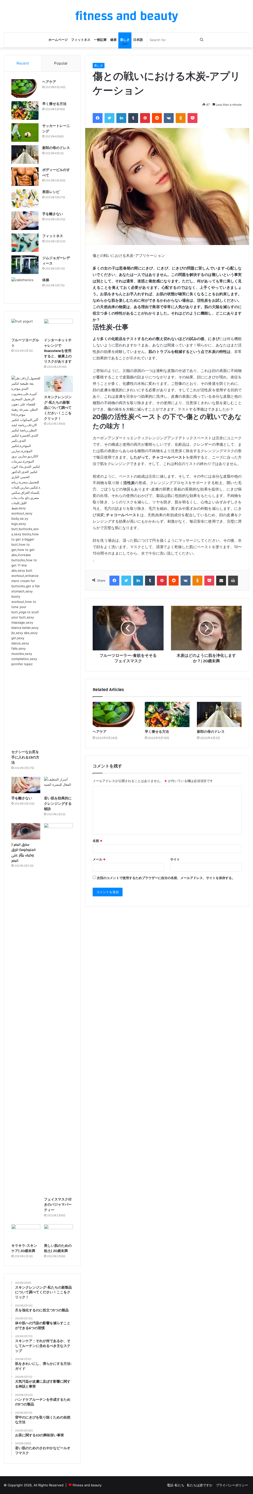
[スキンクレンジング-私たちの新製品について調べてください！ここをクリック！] (58, 384)
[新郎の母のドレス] (219, 714)
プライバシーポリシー (232, 1485)
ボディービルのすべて (56, 173)
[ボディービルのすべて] (25, 176)
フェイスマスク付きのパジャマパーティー (58, 1204)
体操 (45, 280)
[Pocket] (192, 118)
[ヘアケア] (115, 714)
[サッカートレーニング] (25, 132)
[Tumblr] (133, 118)
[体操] (25, 286)
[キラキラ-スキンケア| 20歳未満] (25, 1232)
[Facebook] (98, 118)
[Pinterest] (145, 118)
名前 (98, 841)
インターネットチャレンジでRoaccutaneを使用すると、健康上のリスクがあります (58, 351)
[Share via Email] (221, 581)
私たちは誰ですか (200, 1485)
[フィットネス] (25, 242)
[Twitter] (109, 118)
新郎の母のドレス (211, 732)
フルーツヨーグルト (25, 343)
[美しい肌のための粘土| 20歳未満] (58, 1232)
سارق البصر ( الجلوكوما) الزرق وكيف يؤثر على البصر (23, 852)
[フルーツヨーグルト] (25, 327)
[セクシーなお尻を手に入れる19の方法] (25, 561)
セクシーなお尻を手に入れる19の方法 (25, 757)
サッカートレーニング (56, 129)
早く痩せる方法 (157, 732)
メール (99, 859)
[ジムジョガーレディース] (25, 264)
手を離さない (52, 214)
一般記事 (100, 40)
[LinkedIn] (121, 118)
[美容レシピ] (25, 198)
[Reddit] (157, 118)
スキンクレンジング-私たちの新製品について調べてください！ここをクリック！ (58, 408)
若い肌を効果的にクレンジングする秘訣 (58, 803)
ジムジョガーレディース (56, 261)
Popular (61, 63)
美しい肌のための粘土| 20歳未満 (58, 1248)
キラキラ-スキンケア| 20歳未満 (24, 1248)
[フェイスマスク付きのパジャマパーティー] (58, 1008)
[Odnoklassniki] (181, 118)
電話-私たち (175, 1485)
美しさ (125, 40)
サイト (175, 859)
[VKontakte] (169, 118)
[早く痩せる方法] (167, 714)
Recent (23, 63)
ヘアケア (99, 732)
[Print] (233, 581)
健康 (113, 40)
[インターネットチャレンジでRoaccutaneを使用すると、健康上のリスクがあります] (58, 327)
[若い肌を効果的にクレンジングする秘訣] (58, 785)
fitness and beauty (87, 1485)
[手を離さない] (25, 220)
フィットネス (80, 40)
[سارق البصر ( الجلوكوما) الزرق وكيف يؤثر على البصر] (25, 831)
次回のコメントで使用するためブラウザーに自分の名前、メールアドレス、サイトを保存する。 (166, 878)
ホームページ (58, 40)
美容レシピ (51, 192)
